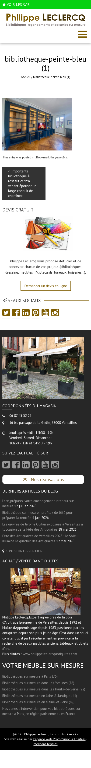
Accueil (26, 77)
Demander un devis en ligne (45, 285)
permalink (61, 157)
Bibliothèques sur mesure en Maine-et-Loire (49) (38, 702)
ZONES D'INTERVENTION (23, 551)
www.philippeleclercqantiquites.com (50, 654)
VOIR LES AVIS (18, 4)
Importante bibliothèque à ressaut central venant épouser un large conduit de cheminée (22, 183)
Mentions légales (46, 744)
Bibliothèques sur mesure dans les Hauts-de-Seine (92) (43, 689)
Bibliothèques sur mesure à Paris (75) (30, 676)
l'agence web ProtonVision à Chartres (59, 739)
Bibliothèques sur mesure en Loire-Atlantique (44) (39, 695)
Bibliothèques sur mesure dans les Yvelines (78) (38, 683)
